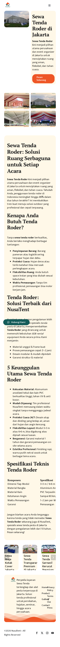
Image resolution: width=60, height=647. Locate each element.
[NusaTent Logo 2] (7, 2)
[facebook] (37, 633)
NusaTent (16, 631)
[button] (6, 557)
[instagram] (47, 633)
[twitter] (42, 633)
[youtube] (52, 633)
